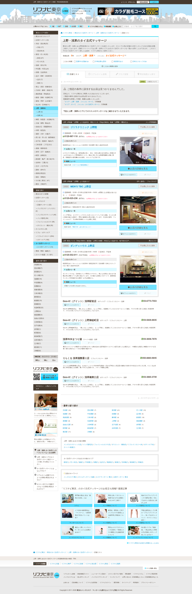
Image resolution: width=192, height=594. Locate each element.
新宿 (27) (40, 58)
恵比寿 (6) (40, 51)
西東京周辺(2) (41, 173)
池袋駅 (65, 414)
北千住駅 (115, 424)
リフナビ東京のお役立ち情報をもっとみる (144, 543)
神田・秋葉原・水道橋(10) (45, 119)
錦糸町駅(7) (38, 336)
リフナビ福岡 (115, 563)
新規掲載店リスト (83, 574)
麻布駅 (114, 417)
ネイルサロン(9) (41, 229)
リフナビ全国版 (41, 564)
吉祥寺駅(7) (38, 340)
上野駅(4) (37, 311)
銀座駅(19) (38, 300)
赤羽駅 (138, 424)
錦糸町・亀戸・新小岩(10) (45, 159)
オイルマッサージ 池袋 (86, 477)
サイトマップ (126, 582)
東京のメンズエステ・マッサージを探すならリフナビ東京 (97, 590)
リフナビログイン (105, 582)
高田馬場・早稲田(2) (43, 94)
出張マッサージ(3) (42, 40)
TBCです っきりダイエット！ (81, 227)
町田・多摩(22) (41, 155)
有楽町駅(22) (38, 307)
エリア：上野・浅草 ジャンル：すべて (79, 101)
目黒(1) (96, 462)
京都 (66, 26)
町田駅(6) (37, 332)
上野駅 (114, 421)
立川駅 (138, 428)
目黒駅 (114, 414)
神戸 (59, 26)
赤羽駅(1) (37, 329)
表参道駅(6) (38, 289)
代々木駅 (139, 410)
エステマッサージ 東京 (104, 477)
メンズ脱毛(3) (88, 444)
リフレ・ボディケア (43, 232)
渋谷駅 (65, 410)
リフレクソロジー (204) (45, 236)
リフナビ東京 (103, 563)
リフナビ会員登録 (91, 582)
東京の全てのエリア (43, 36)
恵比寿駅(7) (38, 268)
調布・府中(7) (41, 169)
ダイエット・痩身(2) (119, 444)
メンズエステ (40, 201)
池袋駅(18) (38, 279)
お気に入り (117, 26)
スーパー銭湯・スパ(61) (44, 254)
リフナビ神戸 (66, 563)
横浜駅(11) (38, 347)
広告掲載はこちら (138, 577)
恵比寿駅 (90, 410)
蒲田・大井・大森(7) (43, 134)
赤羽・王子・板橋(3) (43, 152)
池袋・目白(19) (41, 65)
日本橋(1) (125, 462)
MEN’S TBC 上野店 (77, 186)
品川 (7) (40, 79)
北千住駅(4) (38, 325)
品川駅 (138, 414)
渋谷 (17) (40, 47)
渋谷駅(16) (38, 264)
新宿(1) (66, 462)
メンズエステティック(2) (72, 444)
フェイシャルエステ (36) (46, 221)
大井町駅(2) (38, 322)
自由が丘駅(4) (39, 318)
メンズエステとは (69, 577)
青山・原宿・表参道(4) (44, 86)
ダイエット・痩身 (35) (45, 225)
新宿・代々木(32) (42, 54)
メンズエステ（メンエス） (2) (46, 209)
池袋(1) (81, 462)
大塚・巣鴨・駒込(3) (43, 123)
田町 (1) (40, 83)
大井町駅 (90, 424)
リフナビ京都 (78, 563)
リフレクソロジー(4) (135, 444)
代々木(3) (73, 462)
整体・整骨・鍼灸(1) (43, 251)
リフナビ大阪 (54, 563)
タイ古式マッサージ (43, 243)
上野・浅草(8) (41, 108)
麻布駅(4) (37, 297)
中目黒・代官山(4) (42, 68)
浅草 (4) (40, 115)
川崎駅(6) (37, 350)
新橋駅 (65, 421)
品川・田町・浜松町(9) (44, 76)
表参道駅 (66, 417)
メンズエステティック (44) (46, 214)
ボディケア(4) (149, 444)
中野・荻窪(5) (41, 130)
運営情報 (116, 582)
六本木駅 (90, 417)
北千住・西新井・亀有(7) (44, 141)
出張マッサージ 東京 (121, 477)
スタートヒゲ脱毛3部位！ (80, 165)
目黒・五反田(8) (41, 72)
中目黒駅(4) (38, 282)
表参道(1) (110, 462)
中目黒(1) (88, 462)
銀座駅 (138, 417)
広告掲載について (77, 582)
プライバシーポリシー (148, 582)
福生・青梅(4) (41, 177)
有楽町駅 (90, 421)
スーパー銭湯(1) (69, 447)
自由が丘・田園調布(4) (44, 126)
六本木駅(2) (38, 293)
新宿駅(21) (38, 271)
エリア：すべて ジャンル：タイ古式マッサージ (82, 104)
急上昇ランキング (83, 577)
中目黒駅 (90, 414)
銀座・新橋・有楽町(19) (44, 97)
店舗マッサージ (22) (44, 204)
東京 (81, 26)
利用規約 (136, 582)
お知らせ (66, 582)
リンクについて (115, 577)
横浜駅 (65, 431)
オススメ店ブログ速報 (115, 574)
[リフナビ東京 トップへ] (51, 11)
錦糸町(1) (133, 462)
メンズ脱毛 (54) (42, 218)
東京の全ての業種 (42, 194)
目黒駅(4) (37, 286)
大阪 (53, 26)
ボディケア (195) (43, 239)
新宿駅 (114, 410)
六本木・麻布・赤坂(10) (44, 90)
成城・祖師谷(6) (41, 148)
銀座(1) (117, 462)
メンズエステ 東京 (70, 477)
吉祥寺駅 (115, 428)
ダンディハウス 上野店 (79, 245)
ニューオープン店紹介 (98, 574)
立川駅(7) (37, 343)
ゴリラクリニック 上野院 (80, 127)
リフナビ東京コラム (96, 26)
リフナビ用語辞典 (151, 574)
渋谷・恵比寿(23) (42, 43)
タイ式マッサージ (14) (45, 247)
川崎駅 (89, 431)
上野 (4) (40, 112)
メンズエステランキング (99, 577)
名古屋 (73, 26)
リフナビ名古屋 (90, 563)
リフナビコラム (138, 574)
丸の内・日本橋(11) (43, 104)
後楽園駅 (139, 421)
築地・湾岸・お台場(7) (44, 101)
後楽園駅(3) (38, 315)
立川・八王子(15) (42, 166)
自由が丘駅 (67, 424)
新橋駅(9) (37, 304)
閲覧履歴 (108, 26)
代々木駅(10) (38, 275)
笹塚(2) (140, 462)
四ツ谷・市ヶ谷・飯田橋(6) (45, 137)
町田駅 (65, 428)
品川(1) (102, 462)
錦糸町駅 (90, 428)
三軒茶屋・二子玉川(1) (44, 144)
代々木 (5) (40, 61)
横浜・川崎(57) (41, 184)
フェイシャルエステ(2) (102, 444)
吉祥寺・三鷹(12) (42, 162)
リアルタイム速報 (69, 574)
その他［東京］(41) (43, 180)
